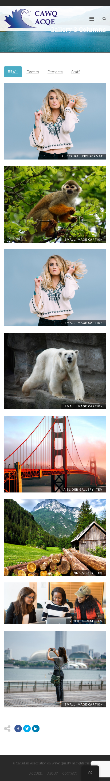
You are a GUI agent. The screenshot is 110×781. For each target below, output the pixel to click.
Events (32, 71)
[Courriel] (36, 728)
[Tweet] (27, 728)
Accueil (35, 773)
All (15, 71)
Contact (69, 773)
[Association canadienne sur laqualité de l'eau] (30, 18)
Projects (55, 71)
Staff (75, 71)
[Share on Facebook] (18, 728)
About (52, 773)
